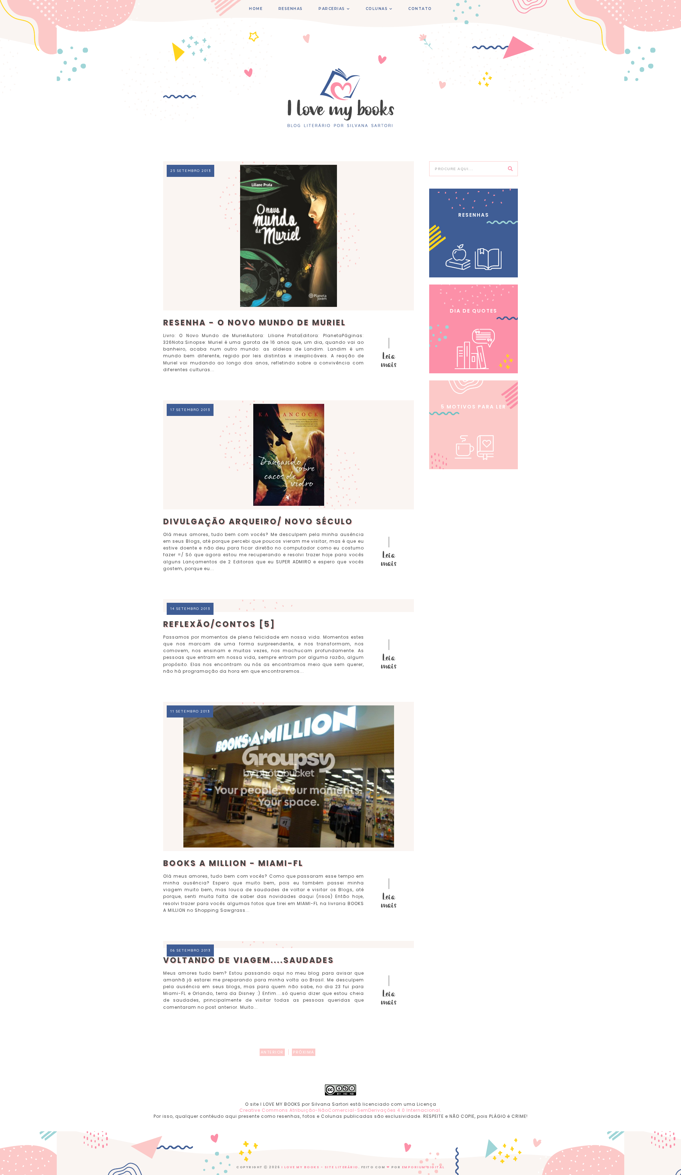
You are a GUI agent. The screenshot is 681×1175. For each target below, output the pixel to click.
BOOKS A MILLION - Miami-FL (233, 863)
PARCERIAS (332, 8)
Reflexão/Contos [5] (219, 624)
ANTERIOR (272, 1052)
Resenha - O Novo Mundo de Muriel (254, 322)
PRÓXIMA (303, 1052)
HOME (255, 8)
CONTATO (420, 8)
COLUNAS (377, 8)
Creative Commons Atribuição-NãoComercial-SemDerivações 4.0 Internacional (339, 1110)
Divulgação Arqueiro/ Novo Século (258, 521)
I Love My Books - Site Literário (319, 1167)
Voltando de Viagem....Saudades (248, 960)
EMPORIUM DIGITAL (423, 1167)
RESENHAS (290, 8)
